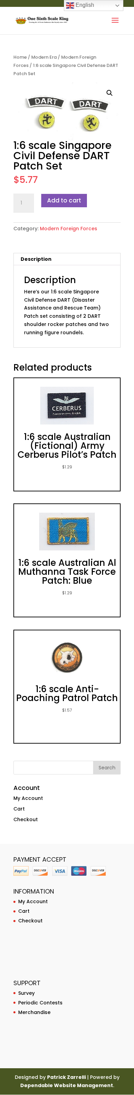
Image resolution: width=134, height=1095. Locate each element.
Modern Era (44, 57)
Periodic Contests (40, 1002)
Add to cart (64, 200)
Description (36, 259)
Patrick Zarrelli (66, 1077)
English (84, 5)
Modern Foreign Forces (68, 228)
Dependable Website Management (66, 1085)
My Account (28, 798)
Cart (19, 808)
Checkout (25, 819)
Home (20, 57)
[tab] (67, 259)
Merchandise (34, 1012)
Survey (26, 993)
